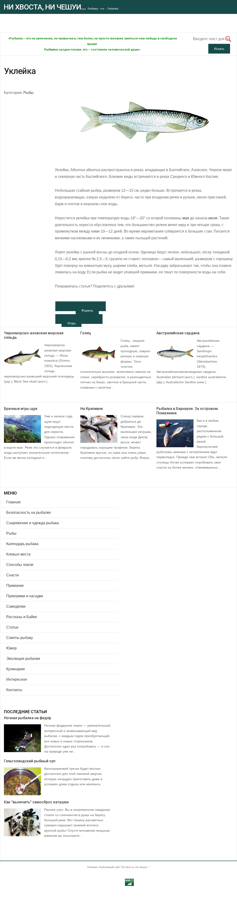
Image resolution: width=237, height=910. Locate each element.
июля (212, 218)
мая (185, 218)
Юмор (11, 648)
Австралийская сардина (178, 333)
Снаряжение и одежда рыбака (32, 523)
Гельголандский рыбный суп (29, 761)
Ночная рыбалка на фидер (27, 718)
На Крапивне (91, 408)
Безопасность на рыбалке (28, 512)
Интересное (16, 679)
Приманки (15, 586)
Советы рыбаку (19, 638)
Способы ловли (19, 565)
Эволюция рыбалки (23, 659)
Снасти (12, 575)
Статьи (12, 627)
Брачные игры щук (20, 408)
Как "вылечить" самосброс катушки (36, 802)
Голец (85, 333)
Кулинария (15, 669)
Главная (13, 502)
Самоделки (15, 606)
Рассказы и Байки (21, 617)
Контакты (14, 690)
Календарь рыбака (22, 544)
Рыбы (28, 93)
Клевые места (18, 554)
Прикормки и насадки (24, 596)
